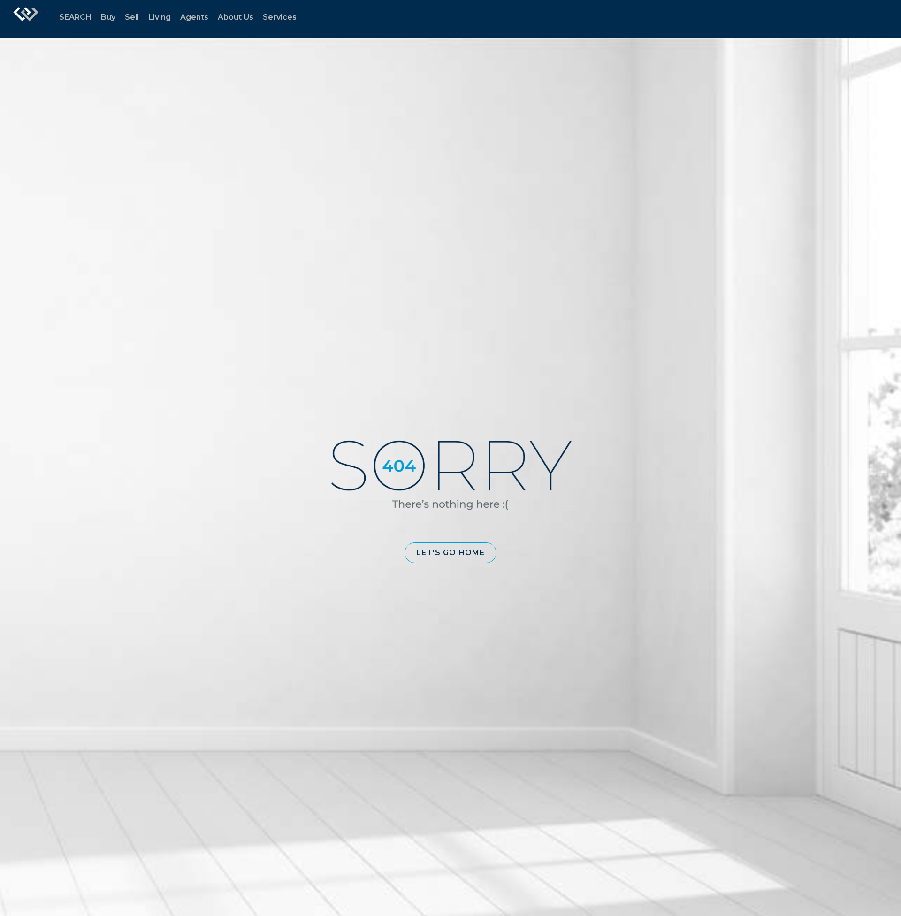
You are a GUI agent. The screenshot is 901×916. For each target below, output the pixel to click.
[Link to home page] (26, 19)
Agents (194, 17)
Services (280, 17)
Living (159, 17)
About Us (235, 17)
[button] (450, 552)
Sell (132, 17)
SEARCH (75, 17)
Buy (108, 17)
